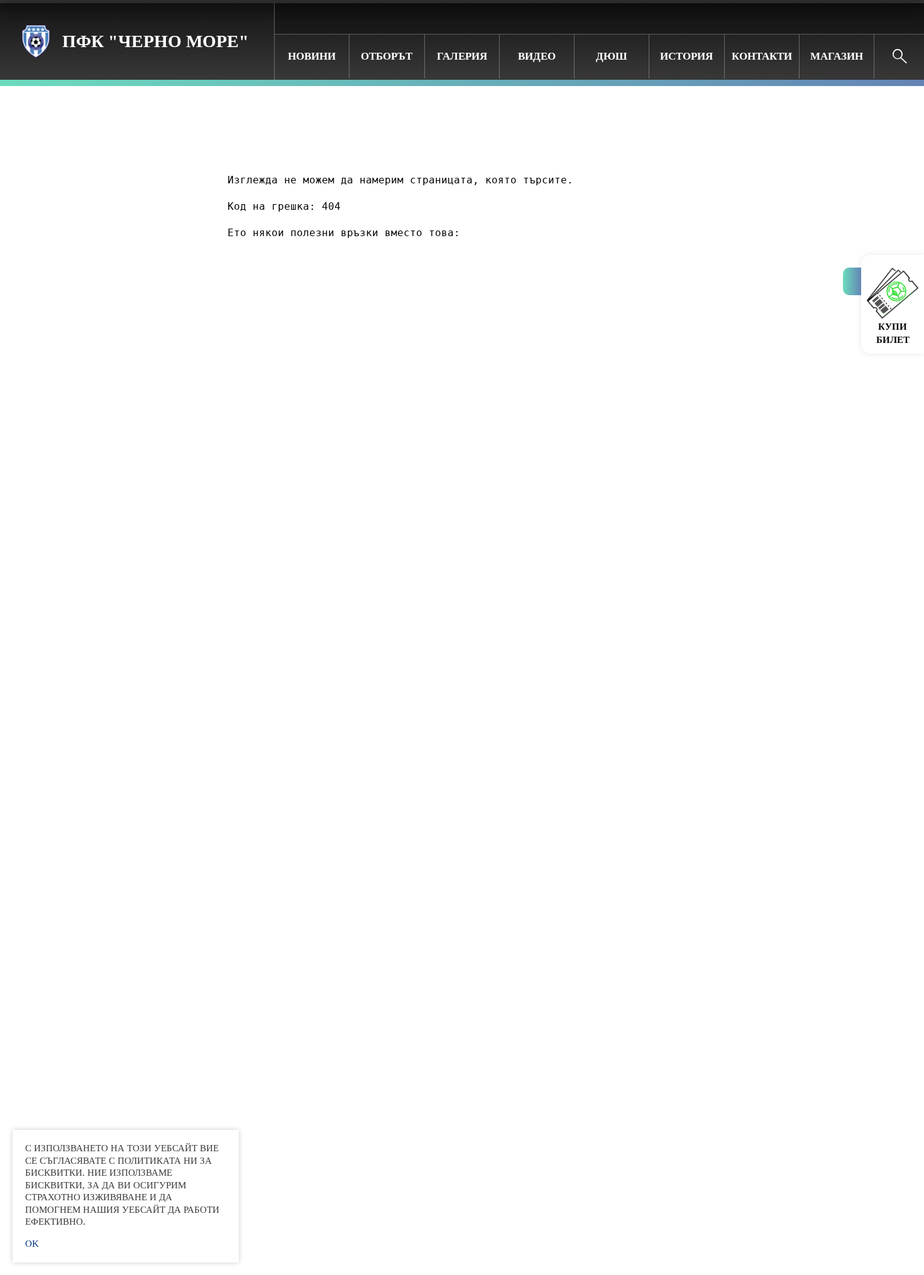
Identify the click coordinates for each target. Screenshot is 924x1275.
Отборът (386, 56)
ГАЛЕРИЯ (462, 56)
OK (32, 1244)
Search (899, 56)
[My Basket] (904, 18)
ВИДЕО (537, 56)
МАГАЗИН (836, 56)
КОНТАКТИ (762, 56)
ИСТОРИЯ (686, 56)
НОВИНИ (312, 56)
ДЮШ (611, 56)
